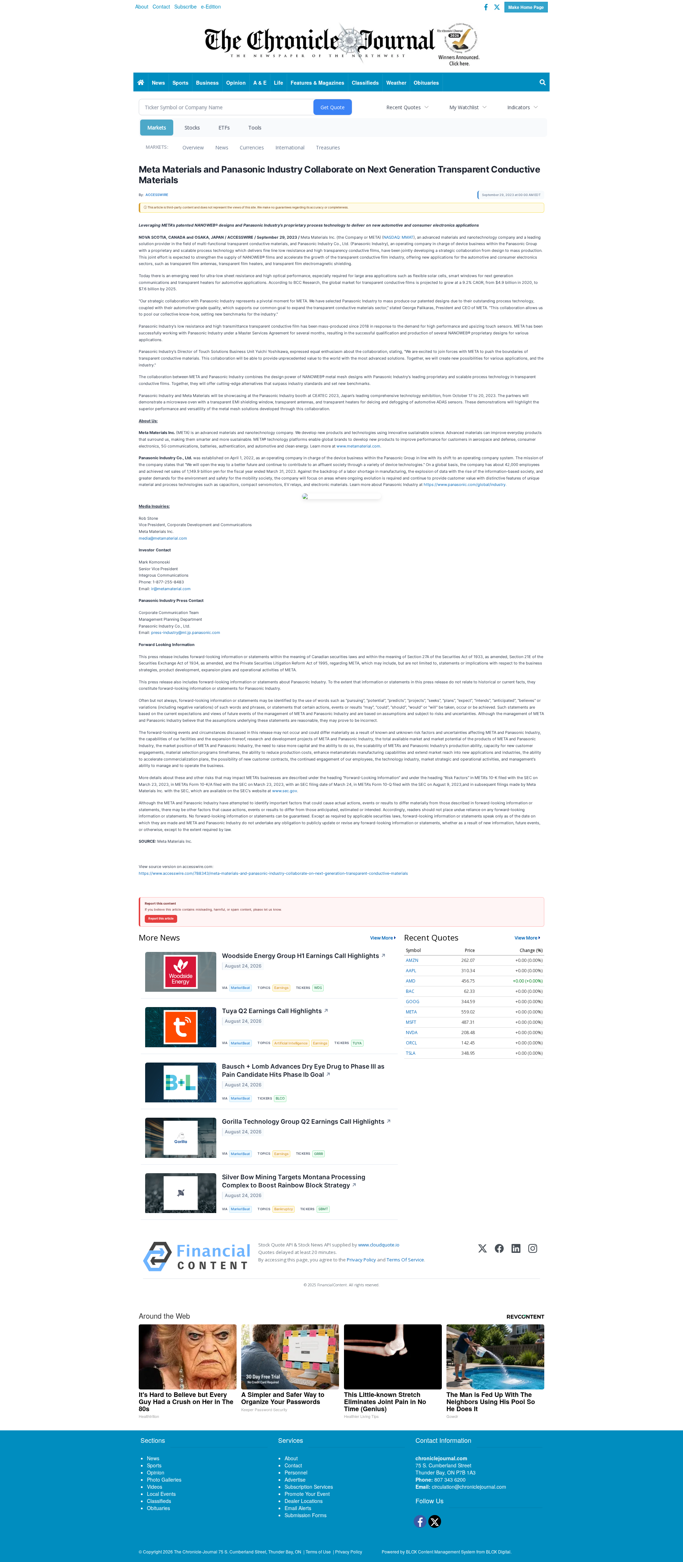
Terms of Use (318, 1551)
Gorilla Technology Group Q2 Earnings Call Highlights (306, 1121)
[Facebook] (499, 1256)
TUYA (357, 1043)
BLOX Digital (498, 1551)
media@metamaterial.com (163, 538)
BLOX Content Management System (440, 1551)
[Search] (543, 82)
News (221, 147)
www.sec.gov (284, 790)
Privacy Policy (361, 1259)
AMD (410, 981)
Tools (254, 127)
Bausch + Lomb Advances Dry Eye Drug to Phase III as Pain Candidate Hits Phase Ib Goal (303, 1070)
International (290, 147)
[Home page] (341, 43)
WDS (318, 988)
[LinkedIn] (516, 1256)
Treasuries (328, 147)
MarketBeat (240, 988)
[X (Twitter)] (482, 1256)
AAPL (411, 971)
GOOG (412, 1002)
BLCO (280, 1098)
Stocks (192, 127)
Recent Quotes (403, 107)
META (411, 1012)
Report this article (161, 918)
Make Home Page (526, 7)
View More (381, 937)
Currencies (252, 147)
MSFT (411, 1022)
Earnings (281, 988)
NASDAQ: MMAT (398, 237)
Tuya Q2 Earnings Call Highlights (275, 1011)
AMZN (412, 960)
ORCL (411, 1043)
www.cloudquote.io (378, 1244)
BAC (410, 991)
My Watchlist (464, 107)
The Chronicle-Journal (195, 1551)
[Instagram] (532, 1256)
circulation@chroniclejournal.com (469, 1486)
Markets (156, 127)
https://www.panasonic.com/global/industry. (465, 484)
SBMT (323, 1209)
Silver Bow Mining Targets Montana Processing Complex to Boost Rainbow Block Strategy (293, 1181)
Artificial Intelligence (291, 1043)
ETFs (224, 127)
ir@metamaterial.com (171, 588)
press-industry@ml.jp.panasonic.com (185, 632)
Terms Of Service (405, 1259)
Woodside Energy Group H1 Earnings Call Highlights (304, 955)
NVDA (412, 1032)
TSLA (410, 1053)
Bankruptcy (283, 1209)
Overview (193, 147)
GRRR (318, 1154)
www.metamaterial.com (358, 446)
